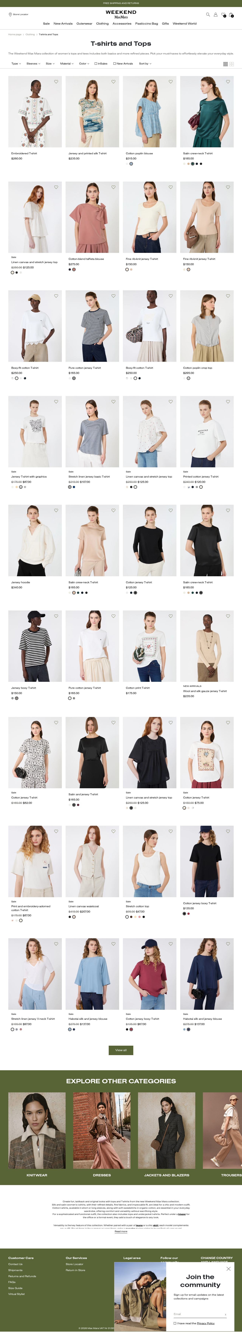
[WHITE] (127, 164)
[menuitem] (47, 26)
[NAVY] (197, 164)
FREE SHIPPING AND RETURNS (121, 3)
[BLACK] (201, 164)
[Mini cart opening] (235, 14)
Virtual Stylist (16, 1294)
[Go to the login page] (216, 14)
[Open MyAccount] (219, 14)
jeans (139, 1225)
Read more (121, 1232)
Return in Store (75, 1270)
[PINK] (188, 164)
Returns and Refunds (22, 1276)
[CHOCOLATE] (131, 917)
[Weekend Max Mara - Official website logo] (121, 14)
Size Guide (15, 1288)
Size (49, 64)
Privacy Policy (206, 1324)
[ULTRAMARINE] (70, 487)
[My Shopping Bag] (231, 14)
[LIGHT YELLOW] (17, 487)
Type (15, 64)
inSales (102, 64)
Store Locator (74, 1264)
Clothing (30, 35)
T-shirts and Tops (48, 35)
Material (65, 64)
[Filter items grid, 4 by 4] (225, 64)
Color (82, 64)
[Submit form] (225, 1315)
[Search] (208, 14)
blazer (182, 1214)
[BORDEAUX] (78, 805)
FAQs (12, 1282)
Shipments (15, 1270)
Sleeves (32, 64)
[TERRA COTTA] (74, 269)
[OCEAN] (74, 487)
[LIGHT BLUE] (70, 1029)
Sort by (143, 64)
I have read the (196, 1324)
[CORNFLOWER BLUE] (131, 164)
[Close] (228, 1269)
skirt (155, 1225)
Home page (14, 35)
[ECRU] (12, 272)
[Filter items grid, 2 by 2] (232, 64)
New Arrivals (125, 64)
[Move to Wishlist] (56, 82)
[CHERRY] (188, 914)
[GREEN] (193, 164)
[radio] (127, 164)
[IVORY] (184, 164)
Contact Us (15, 1264)
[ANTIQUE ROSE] (139, 917)
